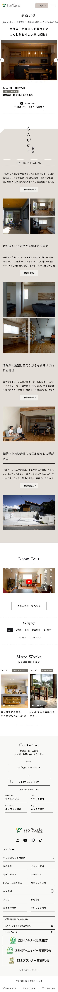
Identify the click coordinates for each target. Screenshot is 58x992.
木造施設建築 (16, 919)
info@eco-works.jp (29, 767)
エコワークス (8, 22)
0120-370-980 (29, 782)
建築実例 (20, 22)
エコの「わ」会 (11, 932)
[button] (56, 60)
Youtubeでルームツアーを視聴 (28, 106)
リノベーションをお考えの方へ (17, 925)
